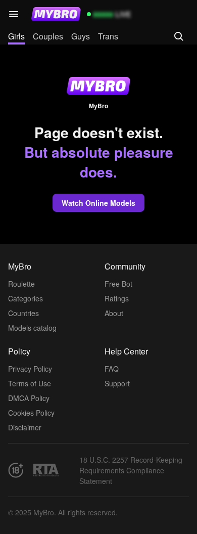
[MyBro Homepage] (56, 14)
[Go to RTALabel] (46, 470)
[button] (13, 14)
